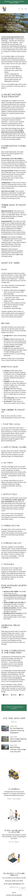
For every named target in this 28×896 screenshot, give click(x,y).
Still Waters (14, 674)
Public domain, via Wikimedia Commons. (12, 80)
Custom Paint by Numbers (16, 680)
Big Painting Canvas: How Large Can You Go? (18, 749)
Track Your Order (14, 799)
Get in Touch (14, 842)
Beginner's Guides (16, 14)
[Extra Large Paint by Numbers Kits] (5, 739)
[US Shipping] (14, 774)
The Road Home (12, 672)
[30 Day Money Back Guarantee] (14, 815)
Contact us (14, 887)
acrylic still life (17, 684)
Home (7, 14)
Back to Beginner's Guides (15, 707)
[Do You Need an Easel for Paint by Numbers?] (5, 728)
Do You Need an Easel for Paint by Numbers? (17, 730)
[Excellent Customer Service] (14, 858)
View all (14, 722)
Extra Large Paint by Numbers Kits (18, 740)
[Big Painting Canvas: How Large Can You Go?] (5, 747)
